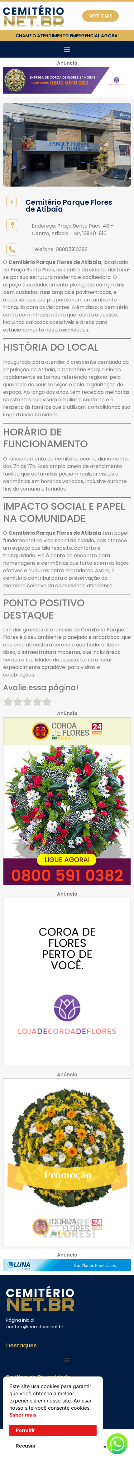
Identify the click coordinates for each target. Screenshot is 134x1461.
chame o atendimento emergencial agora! (67, 36)
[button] (67, 49)
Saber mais (22, 1415)
